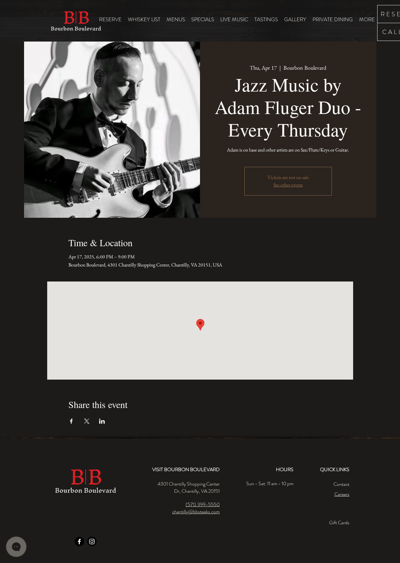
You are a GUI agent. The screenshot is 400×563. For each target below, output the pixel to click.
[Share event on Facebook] (71, 421)
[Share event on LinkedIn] (102, 421)
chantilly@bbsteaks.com (196, 511)
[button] (175, 19)
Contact (341, 484)
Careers (341, 494)
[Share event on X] (87, 421)
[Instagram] (92, 541)
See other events (288, 185)
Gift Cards (339, 522)
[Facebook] (79, 541)
